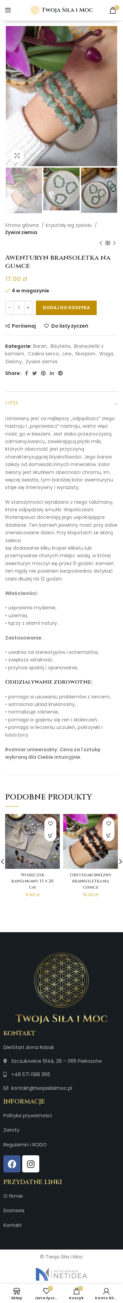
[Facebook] (11, 1163)
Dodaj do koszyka (66, 307)
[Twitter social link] (34, 373)
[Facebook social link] (26, 373)
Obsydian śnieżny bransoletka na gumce (91, 881)
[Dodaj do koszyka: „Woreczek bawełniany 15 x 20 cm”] (50, 835)
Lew (67, 353)
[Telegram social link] (60, 373)
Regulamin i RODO (25, 1144)
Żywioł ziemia (21, 232)
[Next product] (114, 243)
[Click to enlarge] (17, 155)
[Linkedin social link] (52, 373)
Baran (40, 346)
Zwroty (11, 1130)
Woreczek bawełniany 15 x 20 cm (32, 881)
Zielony (13, 361)
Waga (106, 353)
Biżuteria (60, 346)
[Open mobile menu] (8, 10)
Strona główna (22, 225)
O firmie (13, 1196)
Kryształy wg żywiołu (69, 225)
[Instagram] (30, 1163)
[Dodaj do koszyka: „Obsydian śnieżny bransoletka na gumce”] (108, 835)
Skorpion (85, 353)
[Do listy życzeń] (50, 823)
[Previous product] (100, 243)
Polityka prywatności (27, 1115)
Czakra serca (43, 353)
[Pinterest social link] (43, 373)
